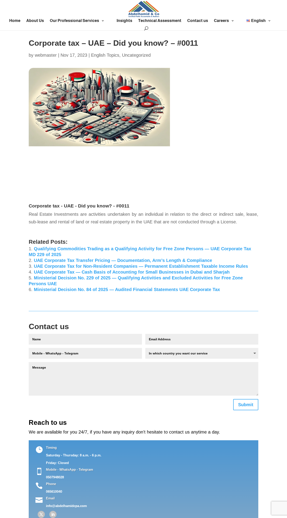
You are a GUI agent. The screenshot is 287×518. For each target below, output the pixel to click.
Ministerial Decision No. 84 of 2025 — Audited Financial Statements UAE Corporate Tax (127, 289)
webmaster (46, 55)
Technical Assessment (159, 21)
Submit (245, 404)
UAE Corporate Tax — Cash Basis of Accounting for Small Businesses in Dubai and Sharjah (132, 272)
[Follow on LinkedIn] (53, 514)
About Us (35, 21)
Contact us (197, 21)
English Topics (105, 55)
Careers (221, 21)
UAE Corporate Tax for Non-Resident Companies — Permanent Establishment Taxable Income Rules (141, 266)
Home (14, 21)
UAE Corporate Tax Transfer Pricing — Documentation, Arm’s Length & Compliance (123, 260)
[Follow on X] (41, 514)
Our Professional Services (74, 21)
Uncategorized (136, 55)
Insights (124, 21)
